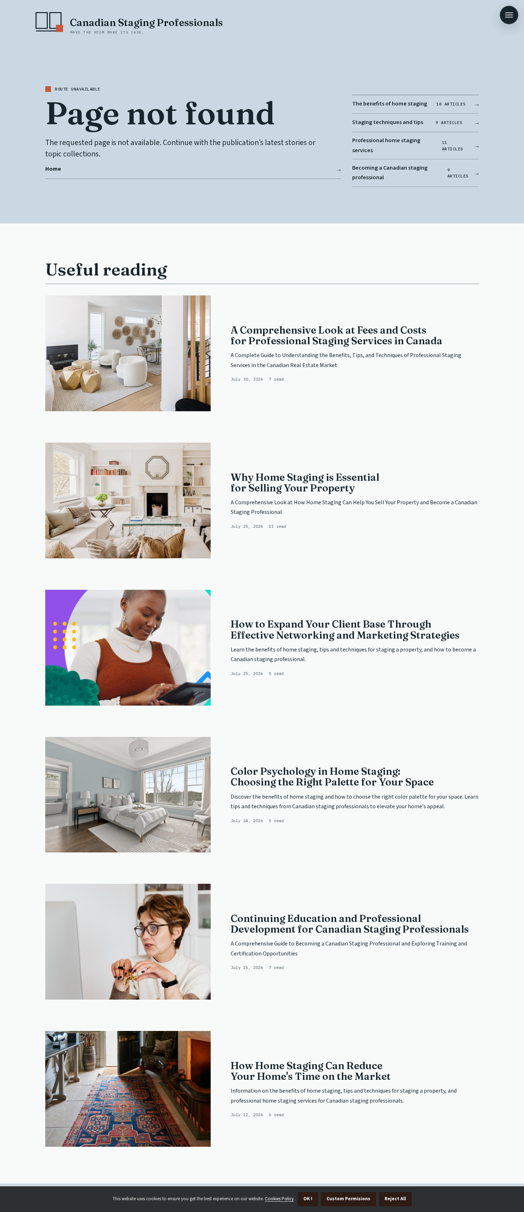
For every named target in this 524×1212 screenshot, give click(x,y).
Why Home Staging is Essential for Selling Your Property (305, 482)
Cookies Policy (279, 1199)
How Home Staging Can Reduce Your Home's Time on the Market (311, 1070)
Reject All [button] (395, 1199)
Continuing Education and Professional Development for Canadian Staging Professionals (350, 923)
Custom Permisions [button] (348, 1199)
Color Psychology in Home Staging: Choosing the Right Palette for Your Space (332, 776)
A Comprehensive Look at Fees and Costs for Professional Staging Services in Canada (336, 335)
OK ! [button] (307, 1199)
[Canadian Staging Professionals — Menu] (509, 15)
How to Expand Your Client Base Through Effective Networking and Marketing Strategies (345, 629)
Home (53, 169)
